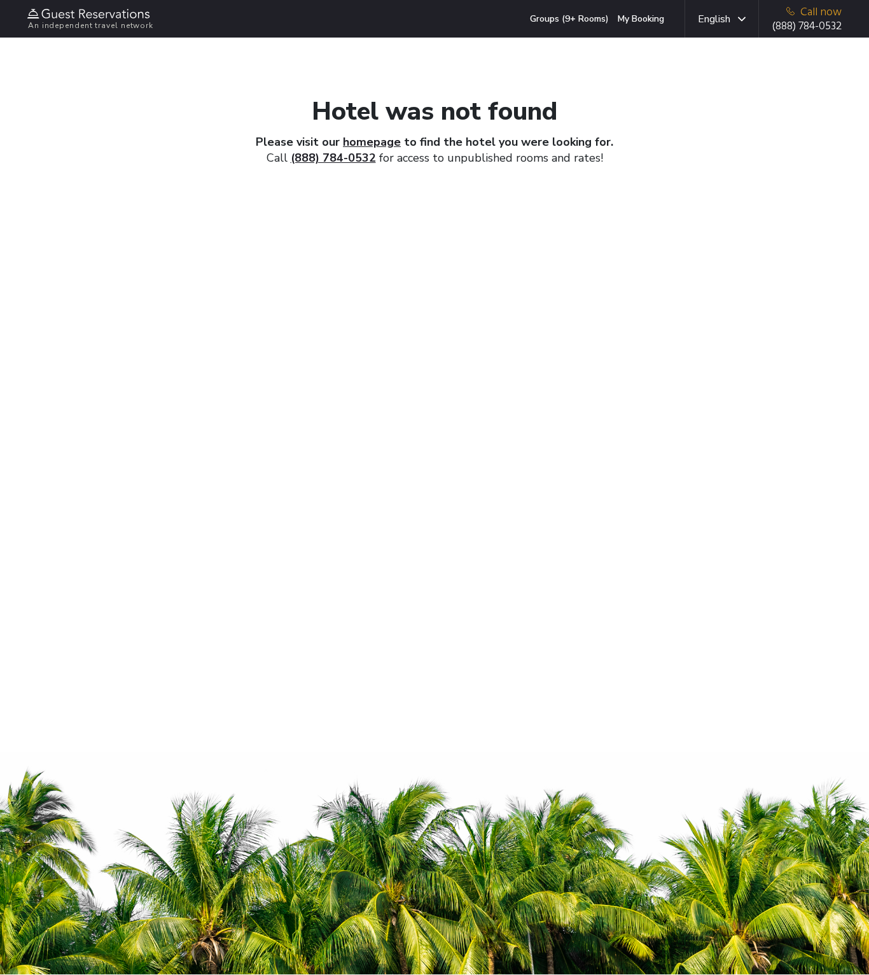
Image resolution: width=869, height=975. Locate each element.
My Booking (641, 19)
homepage (372, 142)
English (714, 19)
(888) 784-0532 (333, 157)
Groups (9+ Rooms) (569, 19)
